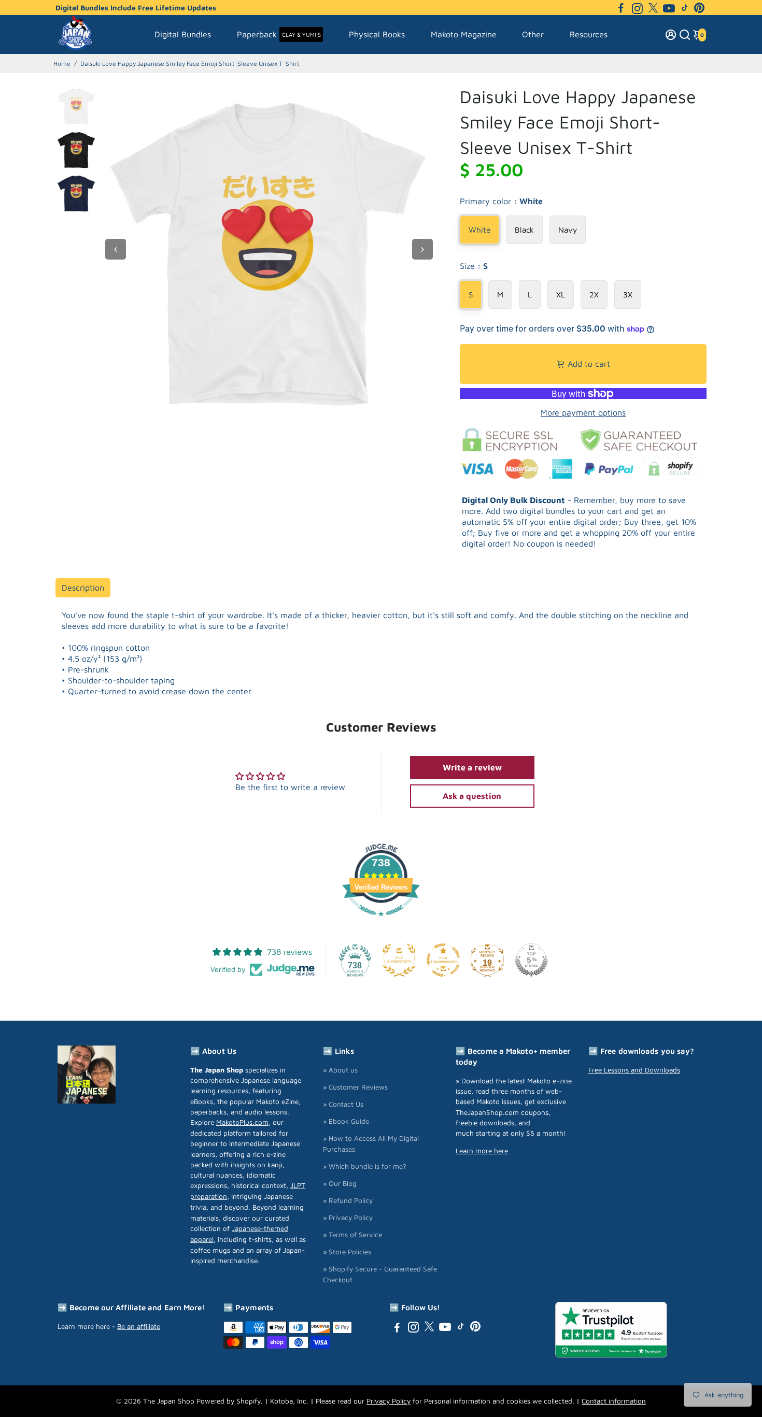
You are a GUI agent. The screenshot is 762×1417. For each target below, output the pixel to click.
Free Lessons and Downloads (634, 1070)
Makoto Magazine (464, 34)
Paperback (279, 34)
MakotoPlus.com (242, 1122)
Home (61, 63)
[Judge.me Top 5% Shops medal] (531, 960)
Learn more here (482, 1151)
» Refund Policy (348, 1200)
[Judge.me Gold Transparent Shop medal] (443, 960)
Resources (589, 34)
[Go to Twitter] (653, 8)
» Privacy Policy (348, 1217)
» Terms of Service (352, 1234)
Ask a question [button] (472, 795)
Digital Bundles (182, 34)
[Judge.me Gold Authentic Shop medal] (399, 960)
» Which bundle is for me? (364, 1166)
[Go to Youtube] (668, 8)
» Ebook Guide (346, 1121)
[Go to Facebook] (621, 8)
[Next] (422, 249)
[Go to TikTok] (685, 8)
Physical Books (377, 34)
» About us (340, 1070)
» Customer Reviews (355, 1087)
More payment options (583, 412)
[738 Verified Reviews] (381, 921)
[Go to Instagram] (637, 8)
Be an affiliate (138, 1326)
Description (83, 587)
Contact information (614, 1401)
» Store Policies (347, 1252)
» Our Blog (340, 1183)
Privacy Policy (388, 1401)
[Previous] (115, 249)
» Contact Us (343, 1104)
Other (533, 34)
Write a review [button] (472, 767)
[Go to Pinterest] (699, 8)
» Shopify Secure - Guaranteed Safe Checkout (380, 1274)
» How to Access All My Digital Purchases (371, 1143)
